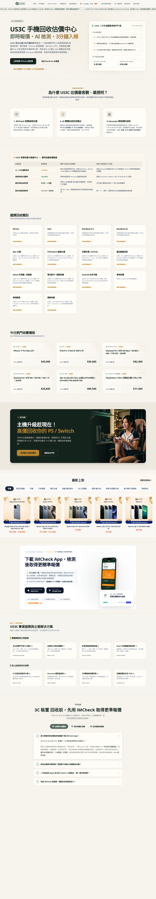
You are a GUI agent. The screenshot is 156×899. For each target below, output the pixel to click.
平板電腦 (41, 488)
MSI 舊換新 (118, 4)
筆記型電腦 (20, 488)
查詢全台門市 (49, 453)
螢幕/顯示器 (96, 488)
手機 (9, 488)
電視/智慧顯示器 (112, 488)
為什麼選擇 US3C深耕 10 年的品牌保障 (30, 69)
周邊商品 (144, 488)
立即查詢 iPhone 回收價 (23, 61)
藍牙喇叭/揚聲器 (130, 488)
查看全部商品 (145, 480)
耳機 (31, 488)
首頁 (34, 4)
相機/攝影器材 (67, 488)
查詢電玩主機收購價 (28, 453)
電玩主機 (53, 488)
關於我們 (136, 4)
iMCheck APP (52, 4)
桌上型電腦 (82, 488)
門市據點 (41, 4)
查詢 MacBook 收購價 (50, 61)
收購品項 (63, 4)
